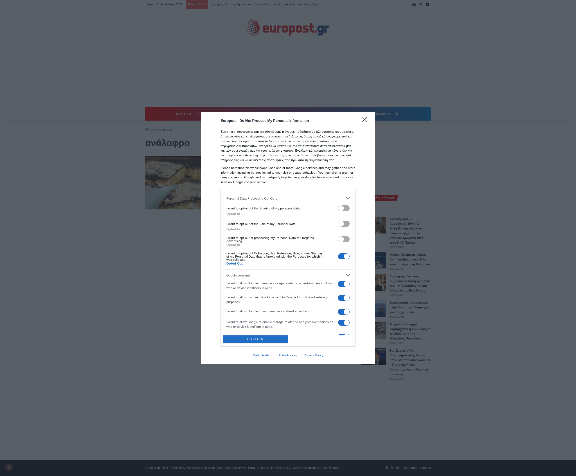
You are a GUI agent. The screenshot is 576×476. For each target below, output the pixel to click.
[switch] (344, 208)
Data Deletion (262, 355)
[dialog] (288, 238)
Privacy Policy (313, 355)
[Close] (366, 121)
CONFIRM (255, 339)
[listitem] (288, 198)
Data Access (288, 355)
